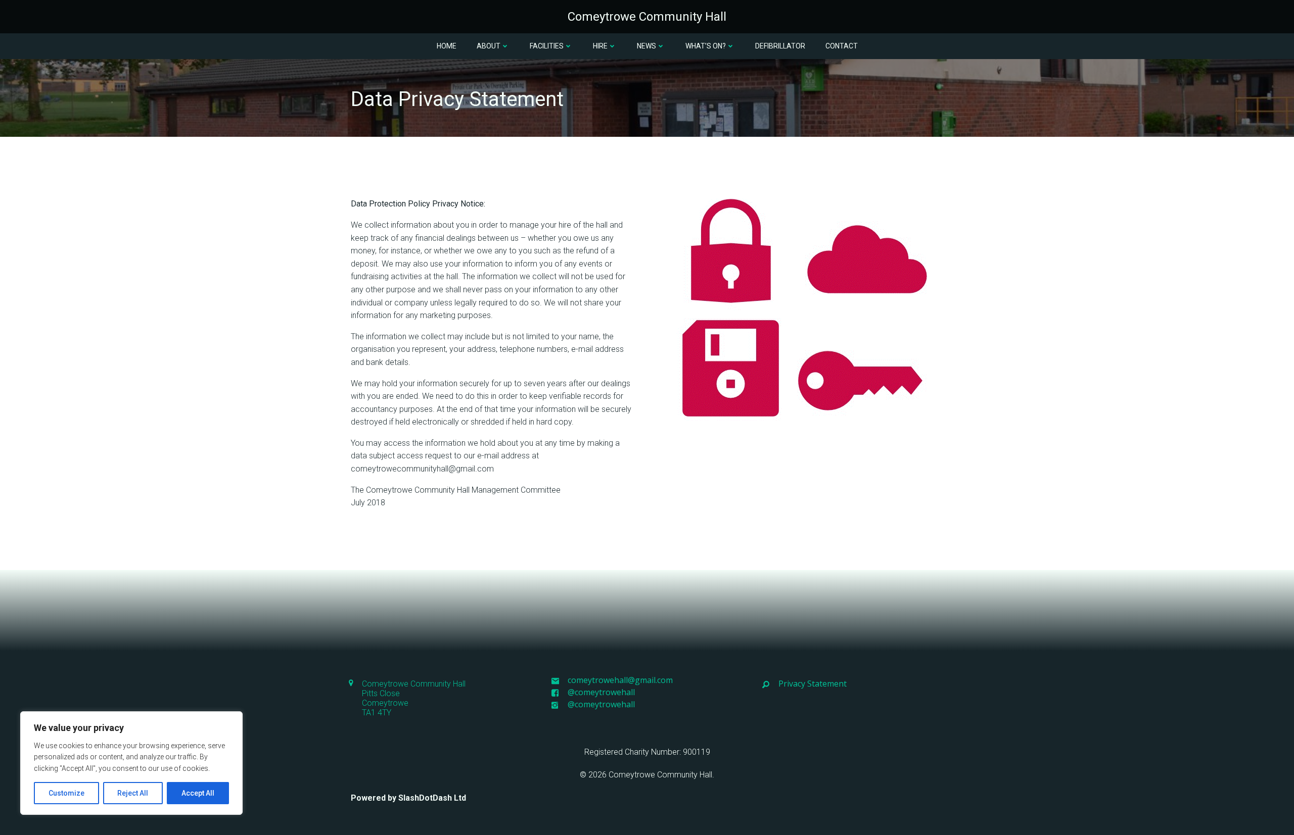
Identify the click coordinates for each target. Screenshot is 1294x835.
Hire (600, 46)
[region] (131, 763)
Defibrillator (780, 46)
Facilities (547, 46)
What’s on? (705, 46)
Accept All (197, 793)
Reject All (132, 793)
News (646, 46)
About (488, 46)
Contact (841, 46)
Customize (66, 793)
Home (446, 46)
